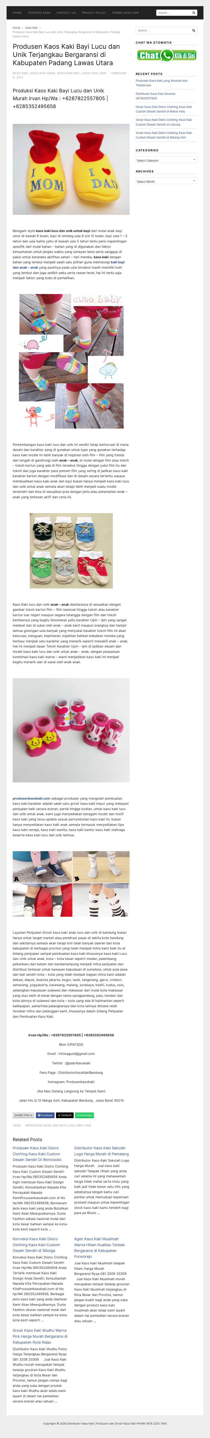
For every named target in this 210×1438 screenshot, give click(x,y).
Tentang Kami (39, 12)
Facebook (46, 1115)
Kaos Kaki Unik (94, 73)
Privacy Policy (94, 12)
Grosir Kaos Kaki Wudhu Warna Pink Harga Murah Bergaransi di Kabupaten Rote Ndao (40, 1336)
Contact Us (66, 12)
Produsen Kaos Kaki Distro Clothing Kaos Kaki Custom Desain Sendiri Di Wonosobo (37, 1154)
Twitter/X (66, 1115)
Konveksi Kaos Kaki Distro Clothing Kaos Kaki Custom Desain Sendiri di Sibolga (36, 1245)
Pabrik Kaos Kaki (125, 12)
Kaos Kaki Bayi (68, 73)
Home (17, 12)
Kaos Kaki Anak (42, 73)
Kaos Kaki (31, 27)
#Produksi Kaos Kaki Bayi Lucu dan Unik (58, 1125)
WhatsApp (86, 1115)
